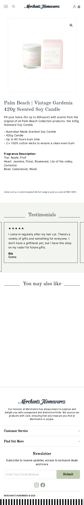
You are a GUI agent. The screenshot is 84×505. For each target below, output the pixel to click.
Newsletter (42, 454)
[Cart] (79, 6)
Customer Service (16, 431)
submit (68, 474)
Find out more (14, 441)
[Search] (13, 6)
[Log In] (74, 6)
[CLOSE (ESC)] (70, 24)
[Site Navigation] (6, 6)
